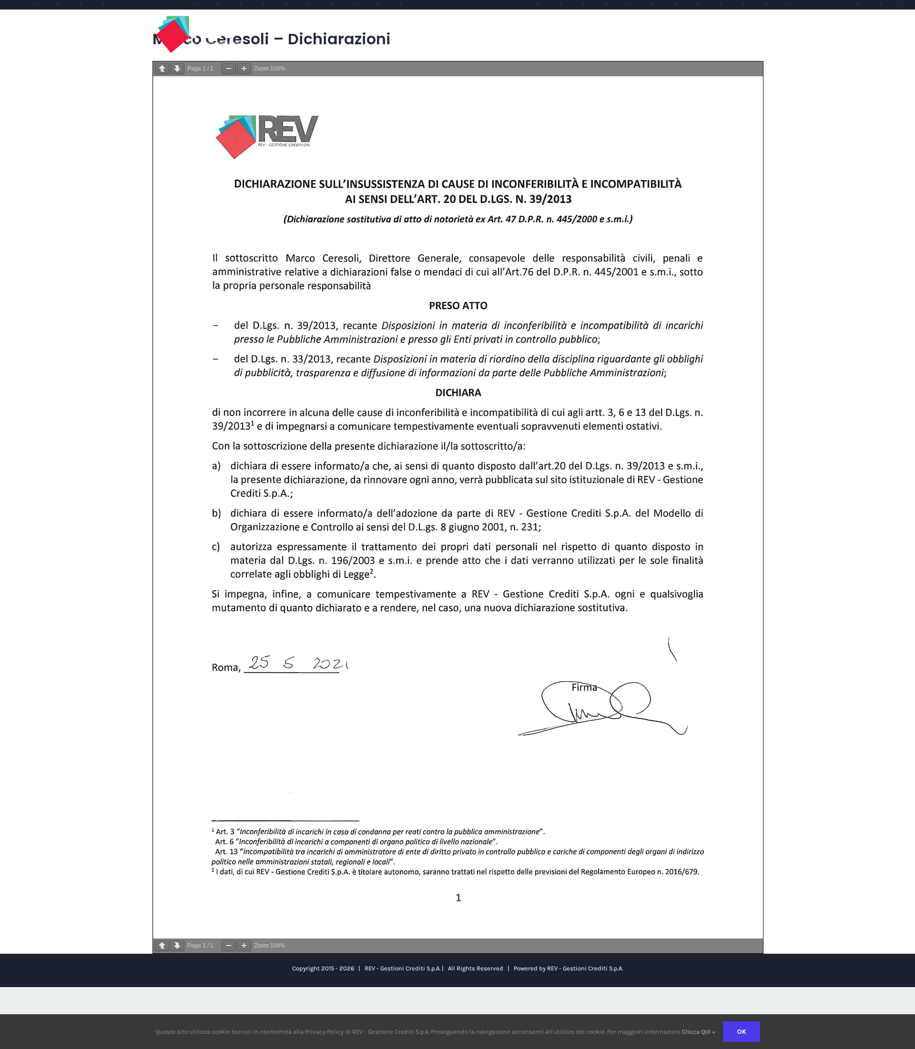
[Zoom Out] (229, 68)
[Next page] (177, 68)
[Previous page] (162, 68)
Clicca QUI (697, 1031)
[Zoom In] (244, 68)
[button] (742, 20)
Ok (741, 1031)
